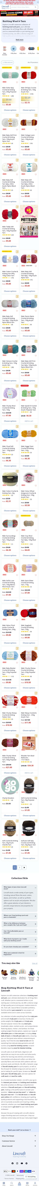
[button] (20, 888)
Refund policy (20, 1175)
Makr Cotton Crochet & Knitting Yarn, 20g (10, 492)
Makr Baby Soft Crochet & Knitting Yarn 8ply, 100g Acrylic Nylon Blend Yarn (10, 319)
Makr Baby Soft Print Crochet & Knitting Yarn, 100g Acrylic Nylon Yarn (9, 138)
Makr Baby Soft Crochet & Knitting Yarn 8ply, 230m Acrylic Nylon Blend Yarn (27, 184)
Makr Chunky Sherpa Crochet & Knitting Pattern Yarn (9, 715)
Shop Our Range (8, 1136)
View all (34, 963)
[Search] (35, 7)
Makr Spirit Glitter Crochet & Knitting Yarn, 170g (27, 583)
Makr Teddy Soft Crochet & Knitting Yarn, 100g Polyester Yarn (9, 230)
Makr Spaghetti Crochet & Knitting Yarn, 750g (27, 627)
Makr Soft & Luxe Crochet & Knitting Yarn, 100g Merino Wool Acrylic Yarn (8, 584)
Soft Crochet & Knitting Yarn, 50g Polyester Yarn (29, 800)
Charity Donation (8, 798)
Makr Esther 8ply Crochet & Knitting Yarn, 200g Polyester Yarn (9, 91)
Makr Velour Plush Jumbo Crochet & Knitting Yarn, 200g (8, 627)
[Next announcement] (37, 2)
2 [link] (19, 867)
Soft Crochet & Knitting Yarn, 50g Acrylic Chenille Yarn (10, 843)
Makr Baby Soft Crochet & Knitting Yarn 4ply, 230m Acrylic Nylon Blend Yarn (9, 184)
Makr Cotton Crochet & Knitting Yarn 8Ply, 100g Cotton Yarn (10, 273)
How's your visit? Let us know (18, 1130)
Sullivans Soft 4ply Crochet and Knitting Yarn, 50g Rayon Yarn (28, 843)
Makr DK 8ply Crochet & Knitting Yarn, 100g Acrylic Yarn (28, 90)
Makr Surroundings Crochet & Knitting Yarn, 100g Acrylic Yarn (8, 539)
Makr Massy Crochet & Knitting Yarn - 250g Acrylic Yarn (28, 715)
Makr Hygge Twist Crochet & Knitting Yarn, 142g (27, 448)
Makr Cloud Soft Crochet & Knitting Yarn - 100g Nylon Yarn (8, 449)
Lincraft (12, 1175)
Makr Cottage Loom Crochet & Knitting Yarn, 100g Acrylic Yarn (28, 138)
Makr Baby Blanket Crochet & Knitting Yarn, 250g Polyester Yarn (9, 671)
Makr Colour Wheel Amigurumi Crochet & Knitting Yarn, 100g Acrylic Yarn (28, 494)
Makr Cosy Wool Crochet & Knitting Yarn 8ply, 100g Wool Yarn (28, 539)
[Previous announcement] (1, 2)
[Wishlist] (17, 82)
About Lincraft (7, 1146)
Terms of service (9, 1178)
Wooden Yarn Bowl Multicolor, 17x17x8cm (27, 758)
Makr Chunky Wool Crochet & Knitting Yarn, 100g (8, 408)
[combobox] (24, 7)
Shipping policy (20, 1178)
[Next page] (24, 867)
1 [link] (14, 867)
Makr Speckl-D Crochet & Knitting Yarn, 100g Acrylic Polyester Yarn (29, 408)
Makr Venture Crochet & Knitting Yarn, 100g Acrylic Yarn (9, 363)
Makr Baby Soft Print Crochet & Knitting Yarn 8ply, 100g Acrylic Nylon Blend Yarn (29, 364)
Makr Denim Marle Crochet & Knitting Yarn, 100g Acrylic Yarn (27, 319)
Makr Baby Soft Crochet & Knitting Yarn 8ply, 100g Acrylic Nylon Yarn (29, 274)
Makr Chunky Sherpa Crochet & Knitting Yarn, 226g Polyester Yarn (28, 671)
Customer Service (8, 1141)
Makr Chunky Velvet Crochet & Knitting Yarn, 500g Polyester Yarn (9, 759)
